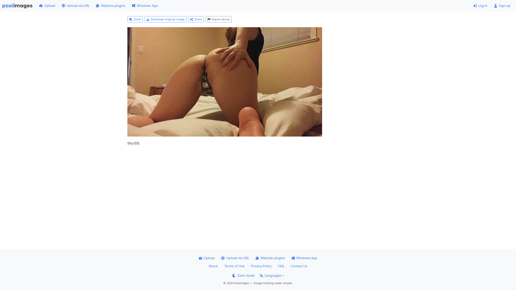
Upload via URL (78, 5)
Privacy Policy (261, 266)
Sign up (504, 5)
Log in (482, 5)
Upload (49, 5)
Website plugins (113, 5)
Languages (273, 275)
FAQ (281, 266)
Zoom (137, 19)
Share (198, 19)
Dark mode (246, 275)
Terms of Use (234, 266)
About (213, 266)
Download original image (168, 19)
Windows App (147, 5)
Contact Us (299, 266)
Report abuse (221, 19)
